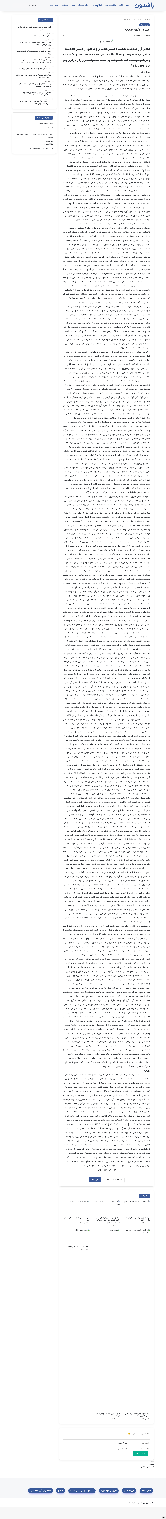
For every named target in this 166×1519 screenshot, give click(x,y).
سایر (73, 5)
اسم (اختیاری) (122, 1443)
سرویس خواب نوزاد (109, 1490)
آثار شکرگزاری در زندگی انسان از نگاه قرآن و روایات (137, 1219)
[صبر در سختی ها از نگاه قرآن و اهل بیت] (76, 1207)
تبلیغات (65, 5)
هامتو (60, 1490)
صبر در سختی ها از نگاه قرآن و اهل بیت (77, 1219)
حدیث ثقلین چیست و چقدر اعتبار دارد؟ (108, 1414)
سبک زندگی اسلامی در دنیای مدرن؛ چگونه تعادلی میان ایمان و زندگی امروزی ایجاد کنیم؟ (107, 1220)
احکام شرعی (97, 5)
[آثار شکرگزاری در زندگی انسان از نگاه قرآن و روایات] (137, 1207)
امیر (51, 132)
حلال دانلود (146, 1490)
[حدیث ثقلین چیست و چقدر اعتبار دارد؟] (106, 1320)
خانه (128, 5)
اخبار (121, 5)
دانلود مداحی (110, 5)
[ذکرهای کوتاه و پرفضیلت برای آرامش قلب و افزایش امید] (137, 1320)
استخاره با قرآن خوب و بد (40, 1490)
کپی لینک (95, 1180)
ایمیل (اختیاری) (122, 1448)
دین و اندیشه (141, 19)
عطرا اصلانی (49, 141)
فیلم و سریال (83, 5)
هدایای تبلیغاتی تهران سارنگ (81, 1490)
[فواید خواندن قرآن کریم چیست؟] (76, 1236)
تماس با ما (54, 5)
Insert (164, 1517)
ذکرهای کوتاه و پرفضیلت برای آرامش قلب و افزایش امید (137, 1414)
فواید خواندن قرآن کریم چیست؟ (78, 1246)
